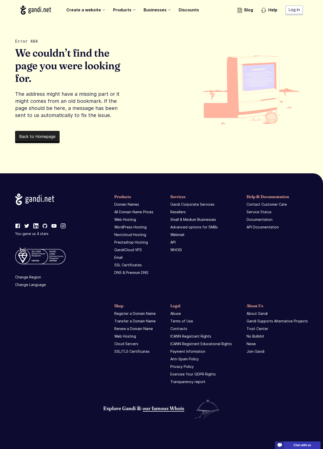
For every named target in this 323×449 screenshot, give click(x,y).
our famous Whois (163, 408)
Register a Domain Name (135, 313)
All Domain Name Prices (133, 212)
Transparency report (187, 382)
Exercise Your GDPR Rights (193, 374)
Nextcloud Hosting (130, 234)
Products (122, 9)
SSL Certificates (128, 265)
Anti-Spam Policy (184, 359)
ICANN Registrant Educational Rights (201, 344)
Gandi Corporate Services (192, 204)
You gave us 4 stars (31, 233)
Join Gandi (255, 351)
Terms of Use (181, 321)
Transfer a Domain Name (135, 321)
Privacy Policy (182, 366)
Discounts (189, 9)
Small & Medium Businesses (193, 219)
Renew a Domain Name (133, 328)
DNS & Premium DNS (131, 272)
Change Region (28, 277)
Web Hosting (125, 219)
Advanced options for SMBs (194, 227)
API (173, 242)
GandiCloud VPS (128, 250)
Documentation (260, 219)
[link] (17, 226)
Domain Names (126, 204)
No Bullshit (255, 336)
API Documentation (263, 227)
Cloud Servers (126, 344)
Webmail (177, 234)
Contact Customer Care (267, 204)
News (251, 344)
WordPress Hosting (130, 227)
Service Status (259, 212)
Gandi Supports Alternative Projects (277, 321)
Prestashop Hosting (131, 242)
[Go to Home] (35, 10)
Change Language (30, 284)
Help (272, 9)
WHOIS (176, 250)
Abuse (175, 313)
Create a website (83, 9)
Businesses (155, 9)
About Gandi (257, 313)
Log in (294, 9)
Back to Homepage (37, 136)
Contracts (178, 328)
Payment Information (187, 351)
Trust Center (257, 328)
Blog (248, 9)
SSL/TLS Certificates (132, 351)
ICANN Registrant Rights (190, 336)
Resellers (178, 212)
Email (118, 257)
